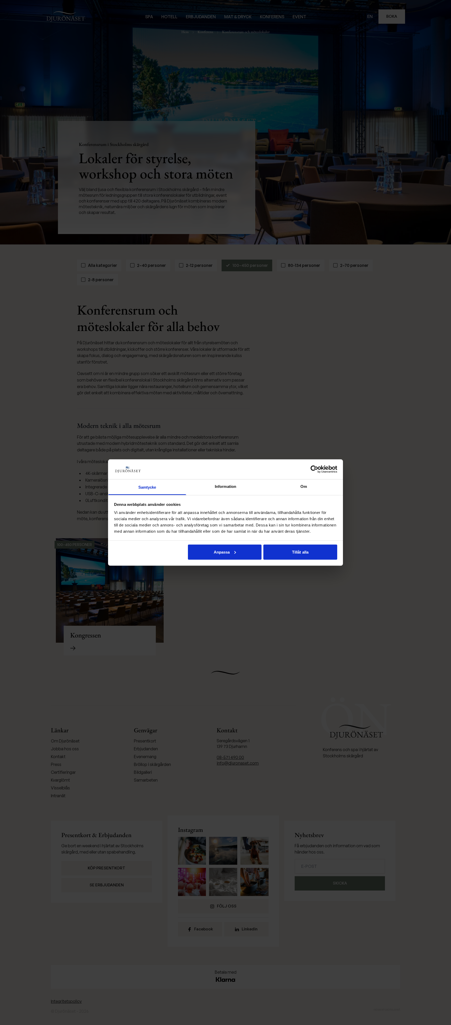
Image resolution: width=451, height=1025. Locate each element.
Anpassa (222, 552)
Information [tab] (225, 486)
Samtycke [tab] (147, 487)
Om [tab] (303, 486)
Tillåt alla (300, 552)
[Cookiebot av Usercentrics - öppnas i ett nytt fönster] (314, 469)
